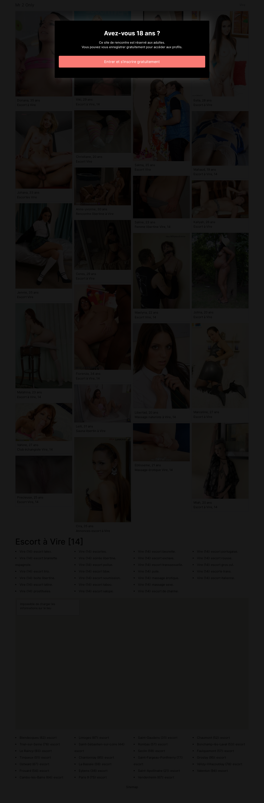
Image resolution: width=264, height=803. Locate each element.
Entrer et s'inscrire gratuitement (132, 61)
